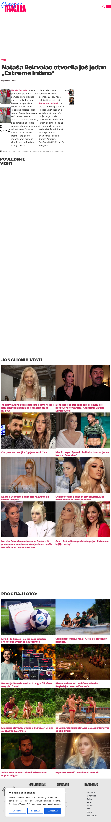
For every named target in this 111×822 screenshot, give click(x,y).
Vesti (62, 809)
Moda (90, 806)
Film (61, 796)
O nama (91, 793)
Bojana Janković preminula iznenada (77, 773)
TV (88, 809)
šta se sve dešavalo (49, 103)
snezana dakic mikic (54, 151)
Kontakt (64, 793)
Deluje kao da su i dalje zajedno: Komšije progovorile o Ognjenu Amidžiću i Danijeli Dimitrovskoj (80, 408)
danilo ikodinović (10, 151)
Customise (17, 811)
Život (89, 812)
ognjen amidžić (39, 151)
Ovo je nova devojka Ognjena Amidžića (24, 452)
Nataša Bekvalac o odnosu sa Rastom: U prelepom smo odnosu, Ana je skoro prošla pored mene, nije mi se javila (27, 544)
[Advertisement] (55, 37)
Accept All (53, 811)
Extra (89, 799)
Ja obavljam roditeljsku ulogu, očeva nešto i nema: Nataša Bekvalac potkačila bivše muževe (27, 408)
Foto (62, 799)
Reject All (35, 811)
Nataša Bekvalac (19, 90)
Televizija (64, 806)
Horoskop (92, 816)
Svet (66, 93)
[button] (103, 7)
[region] (35, 802)
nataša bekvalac (25, 151)
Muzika (63, 803)
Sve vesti (91, 796)
